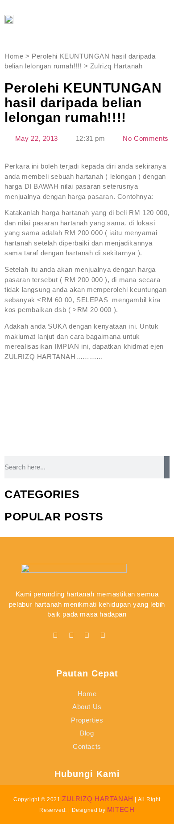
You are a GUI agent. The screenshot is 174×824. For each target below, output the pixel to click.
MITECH (121, 809)
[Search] (167, 467)
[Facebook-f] (55, 635)
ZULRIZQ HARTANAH (97, 799)
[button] (145, 19)
